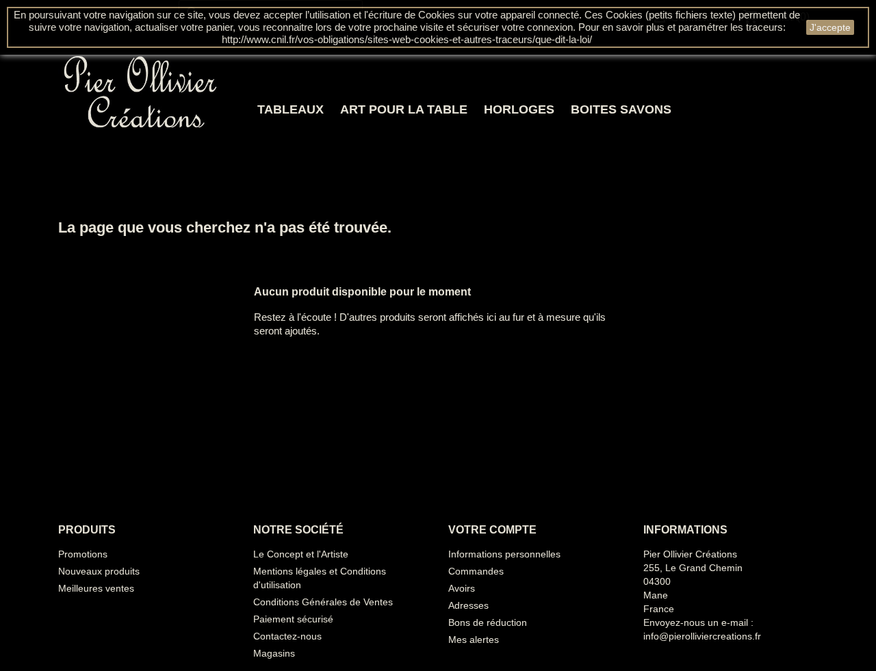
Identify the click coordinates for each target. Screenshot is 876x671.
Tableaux (290, 109)
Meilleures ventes (96, 588)
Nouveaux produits (99, 571)
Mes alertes (473, 639)
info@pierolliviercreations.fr (702, 636)
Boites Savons (621, 109)
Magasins (274, 653)
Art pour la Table (403, 109)
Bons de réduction (487, 622)
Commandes (476, 571)
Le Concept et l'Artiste (300, 554)
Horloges (519, 109)
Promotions (82, 554)
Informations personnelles (504, 554)
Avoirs (461, 588)
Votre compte (492, 530)
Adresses (468, 605)
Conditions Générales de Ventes (323, 601)
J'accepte (830, 27)
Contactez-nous (287, 636)
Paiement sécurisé (293, 619)
